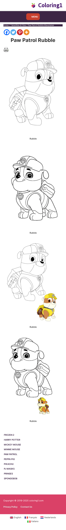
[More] (26, 32)
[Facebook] (7, 32)
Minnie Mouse (12, 449)
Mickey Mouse (12, 444)
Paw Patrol (10, 454)
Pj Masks (9, 469)
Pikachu (9, 464)
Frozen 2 (9, 435)
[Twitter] (13, 32)
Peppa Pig (9, 459)
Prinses (8, 473)
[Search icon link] (9, 5)
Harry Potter (12, 440)
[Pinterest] (20, 32)
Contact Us (26, 507)
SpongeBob (10, 478)
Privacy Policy (10, 507)
